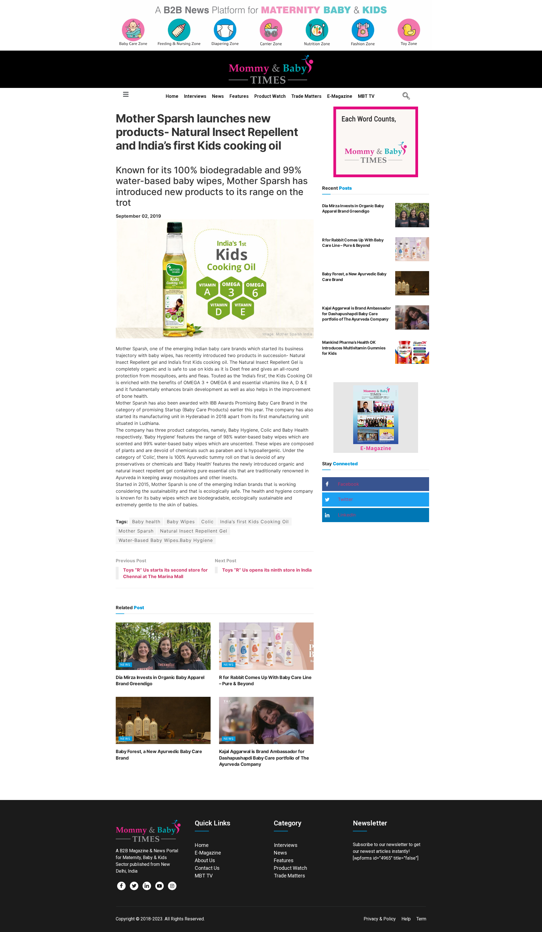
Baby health (146, 521)
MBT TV (366, 96)
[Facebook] (121, 886)
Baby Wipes (181, 521)
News (218, 96)
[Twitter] (134, 886)
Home (172, 96)
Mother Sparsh (136, 531)
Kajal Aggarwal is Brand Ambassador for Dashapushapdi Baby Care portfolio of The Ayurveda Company (264, 758)
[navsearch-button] (404, 96)
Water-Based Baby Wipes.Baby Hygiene (166, 540)
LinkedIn (346, 515)
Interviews (195, 96)
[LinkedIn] (147, 886)
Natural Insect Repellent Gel (193, 531)
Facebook (347, 484)
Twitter (344, 499)
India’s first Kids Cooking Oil (254, 521)
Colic (207, 521)
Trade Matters (306, 96)
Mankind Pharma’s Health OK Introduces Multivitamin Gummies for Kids (353, 348)
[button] (125, 94)
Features (239, 96)
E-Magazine (339, 96)
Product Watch (270, 96)
